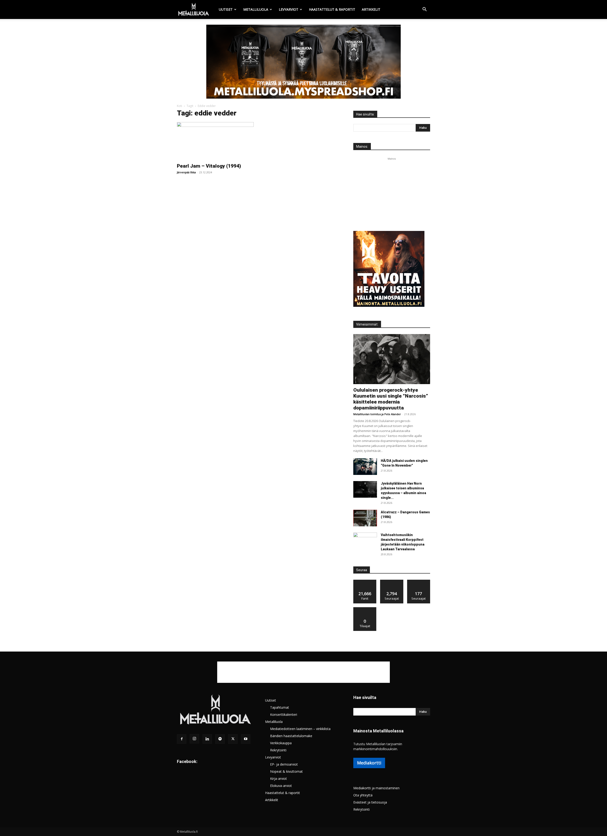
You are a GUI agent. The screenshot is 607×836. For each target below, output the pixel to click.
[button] (424, 10)
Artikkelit (371, 9)
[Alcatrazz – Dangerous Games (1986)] (365, 518)
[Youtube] (245, 739)
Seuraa (392, 581)
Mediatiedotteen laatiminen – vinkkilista (300, 728)
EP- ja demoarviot (284, 764)
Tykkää (365, 581)
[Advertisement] (391, 190)
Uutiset (226, 9)
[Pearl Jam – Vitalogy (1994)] (215, 141)
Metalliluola (255, 9)
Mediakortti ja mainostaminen (376, 788)
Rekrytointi (278, 750)
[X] (233, 739)
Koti (179, 106)
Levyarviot (288, 9)
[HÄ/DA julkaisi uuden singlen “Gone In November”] (365, 466)
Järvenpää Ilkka (186, 172)
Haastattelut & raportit (332, 9)
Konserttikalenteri (283, 714)
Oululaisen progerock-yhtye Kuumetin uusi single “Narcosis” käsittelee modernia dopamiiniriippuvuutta (390, 399)
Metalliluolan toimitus (367, 414)
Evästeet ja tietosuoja (370, 802)
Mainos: (362, 146)
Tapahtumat (279, 707)
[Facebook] (181, 739)
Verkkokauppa (281, 743)
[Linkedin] (207, 739)
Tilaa (364, 609)
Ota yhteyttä (362, 795)
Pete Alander (392, 414)
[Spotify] (220, 739)
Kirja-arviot (278, 778)
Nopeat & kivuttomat (286, 771)
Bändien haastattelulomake (291, 736)
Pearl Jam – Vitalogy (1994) (209, 166)
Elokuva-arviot (281, 785)
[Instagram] (194, 739)
